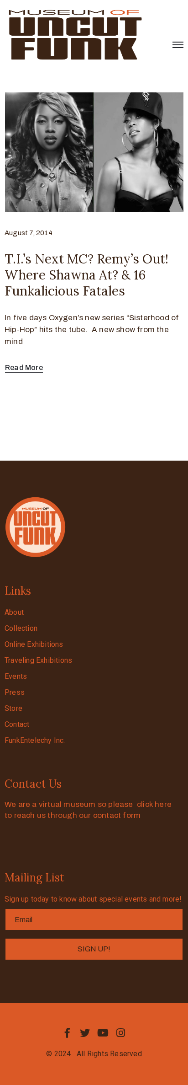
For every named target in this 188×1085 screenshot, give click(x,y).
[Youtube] (103, 1033)
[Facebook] (67, 1033)
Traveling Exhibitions (38, 660)
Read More (24, 367)
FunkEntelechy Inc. (35, 740)
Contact (17, 724)
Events (16, 676)
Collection (21, 628)
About (14, 612)
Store (13, 708)
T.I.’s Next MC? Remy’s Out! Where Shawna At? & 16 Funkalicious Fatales (86, 275)
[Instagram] (121, 1033)
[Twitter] (85, 1033)
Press (15, 692)
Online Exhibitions (34, 644)
